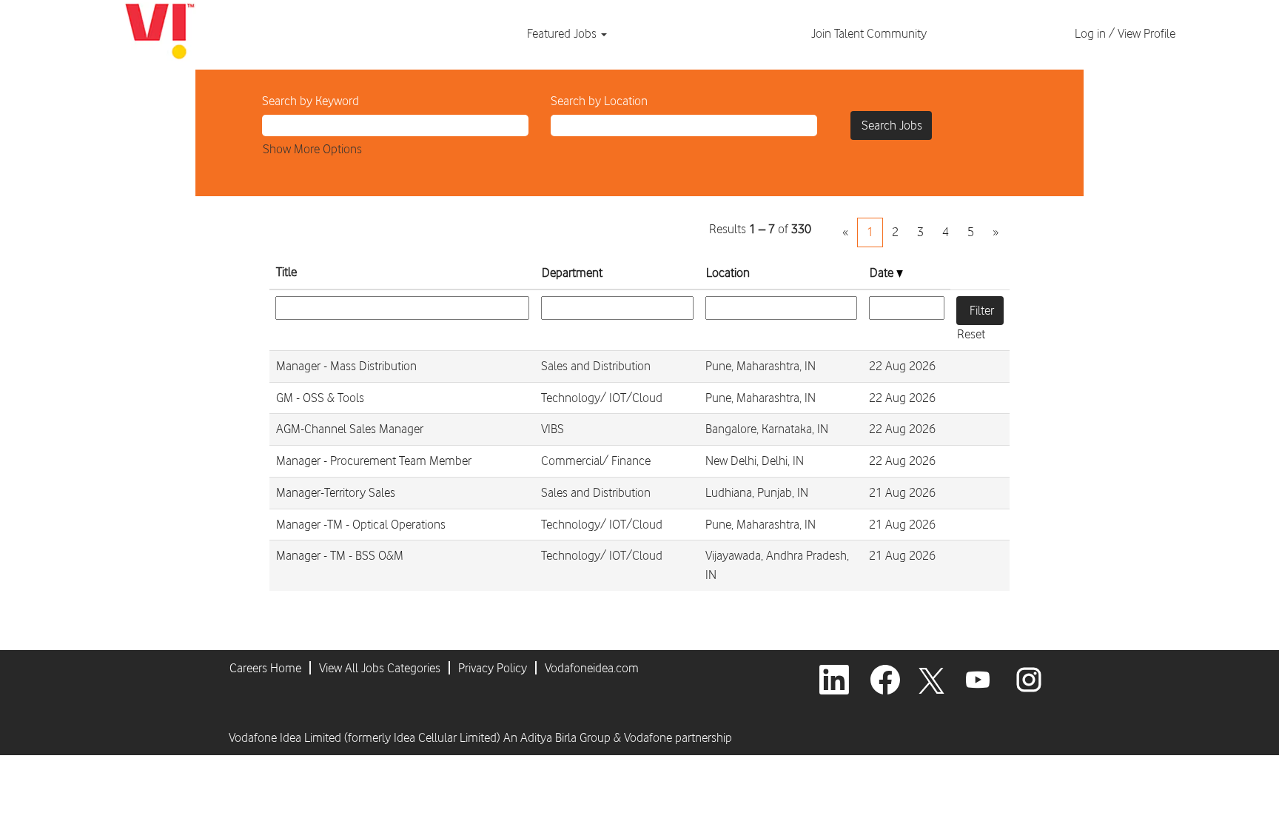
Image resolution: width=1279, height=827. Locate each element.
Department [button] (572, 272)
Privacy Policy (492, 667)
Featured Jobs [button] (563, 33)
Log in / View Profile (1125, 33)
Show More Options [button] (312, 148)
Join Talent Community (869, 33)
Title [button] (286, 271)
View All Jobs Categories (379, 667)
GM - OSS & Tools (320, 397)
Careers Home (265, 667)
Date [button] (883, 272)
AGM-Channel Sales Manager (349, 428)
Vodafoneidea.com (592, 667)
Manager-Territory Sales (335, 492)
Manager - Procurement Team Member (373, 460)
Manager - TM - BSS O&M (339, 555)
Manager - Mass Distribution (346, 365)
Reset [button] (971, 334)
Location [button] (728, 272)
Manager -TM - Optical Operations (361, 524)
